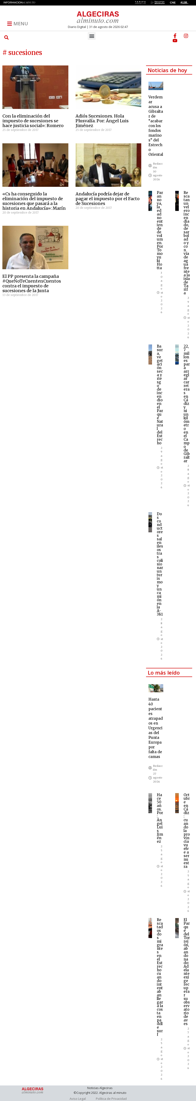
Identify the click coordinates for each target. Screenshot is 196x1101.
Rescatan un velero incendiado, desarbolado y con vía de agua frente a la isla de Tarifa (187, 242)
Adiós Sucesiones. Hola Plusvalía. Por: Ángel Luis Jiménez (102, 120)
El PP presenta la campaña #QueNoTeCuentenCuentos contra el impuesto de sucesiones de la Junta (31, 283)
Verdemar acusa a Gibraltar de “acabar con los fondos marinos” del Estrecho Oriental (155, 126)
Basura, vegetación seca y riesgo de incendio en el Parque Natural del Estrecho (160, 394)
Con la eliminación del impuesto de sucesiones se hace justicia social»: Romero (33, 120)
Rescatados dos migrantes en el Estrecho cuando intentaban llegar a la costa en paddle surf (160, 977)
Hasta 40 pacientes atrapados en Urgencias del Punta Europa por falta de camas (155, 728)
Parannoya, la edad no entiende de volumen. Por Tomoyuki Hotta (160, 230)
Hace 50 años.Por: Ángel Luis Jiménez (160, 818)
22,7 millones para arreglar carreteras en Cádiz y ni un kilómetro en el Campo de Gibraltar (187, 403)
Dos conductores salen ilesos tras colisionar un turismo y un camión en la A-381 (160, 564)
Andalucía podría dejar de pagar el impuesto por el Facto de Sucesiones (108, 198)
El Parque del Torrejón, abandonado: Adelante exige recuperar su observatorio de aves (187, 972)
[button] (7, 37)
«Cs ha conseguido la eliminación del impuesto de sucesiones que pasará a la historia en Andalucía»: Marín (34, 201)
